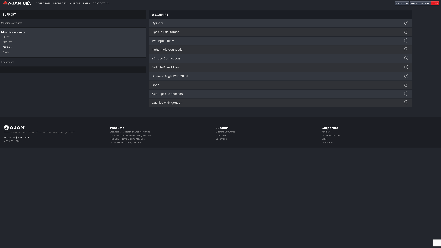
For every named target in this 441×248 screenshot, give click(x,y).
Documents (7, 62)
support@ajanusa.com (16, 137)
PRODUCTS (60, 3)
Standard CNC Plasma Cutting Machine (130, 131)
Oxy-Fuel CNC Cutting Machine (125, 142)
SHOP (435, 3)
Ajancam (7, 41)
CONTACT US (101, 3)
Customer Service (331, 135)
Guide (6, 52)
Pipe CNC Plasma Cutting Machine (127, 139)
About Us (326, 131)
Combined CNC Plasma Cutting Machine (130, 135)
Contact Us (327, 142)
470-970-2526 (12, 141)
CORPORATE (43, 3)
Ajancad (7, 36)
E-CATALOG (402, 3)
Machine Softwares (11, 23)
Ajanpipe (7, 47)
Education (221, 135)
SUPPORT (74, 3)
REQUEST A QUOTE (420, 3)
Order (324, 139)
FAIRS (86, 3)
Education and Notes (13, 32)
